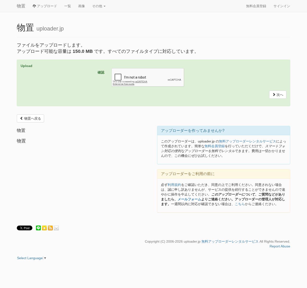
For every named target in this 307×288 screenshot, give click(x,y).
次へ (279, 95)
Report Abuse (280, 246)
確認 (101, 72)
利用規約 (174, 185)
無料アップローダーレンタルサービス (247, 141)
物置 (21, 6)
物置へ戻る (32, 118)
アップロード (46, 6)
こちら (240, 204)
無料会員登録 (256, 6)
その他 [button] (97, 6)
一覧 (67, 6)
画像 (81, 6)
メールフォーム (189, 199)
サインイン (281, 6)
